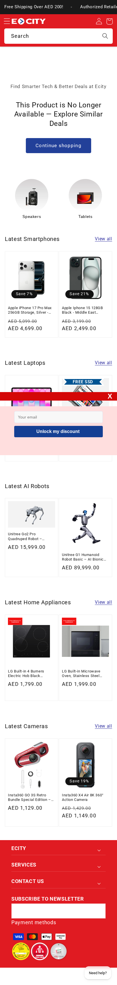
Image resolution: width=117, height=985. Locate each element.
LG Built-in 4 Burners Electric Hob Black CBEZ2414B (26, 673)
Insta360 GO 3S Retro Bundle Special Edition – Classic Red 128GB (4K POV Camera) (29, 797)
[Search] (105, 36)
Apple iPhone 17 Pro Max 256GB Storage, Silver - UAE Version (30, 310)
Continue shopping (58, 145)
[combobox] (58, 36)
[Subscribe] (98, 911)
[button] (6, 21)
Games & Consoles (85, 216)
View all (103, 238)
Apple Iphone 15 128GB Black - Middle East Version (82, 310)
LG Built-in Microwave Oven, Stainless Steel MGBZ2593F (81, 673)
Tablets (32, 216)
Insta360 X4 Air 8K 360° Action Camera (83, 797)
